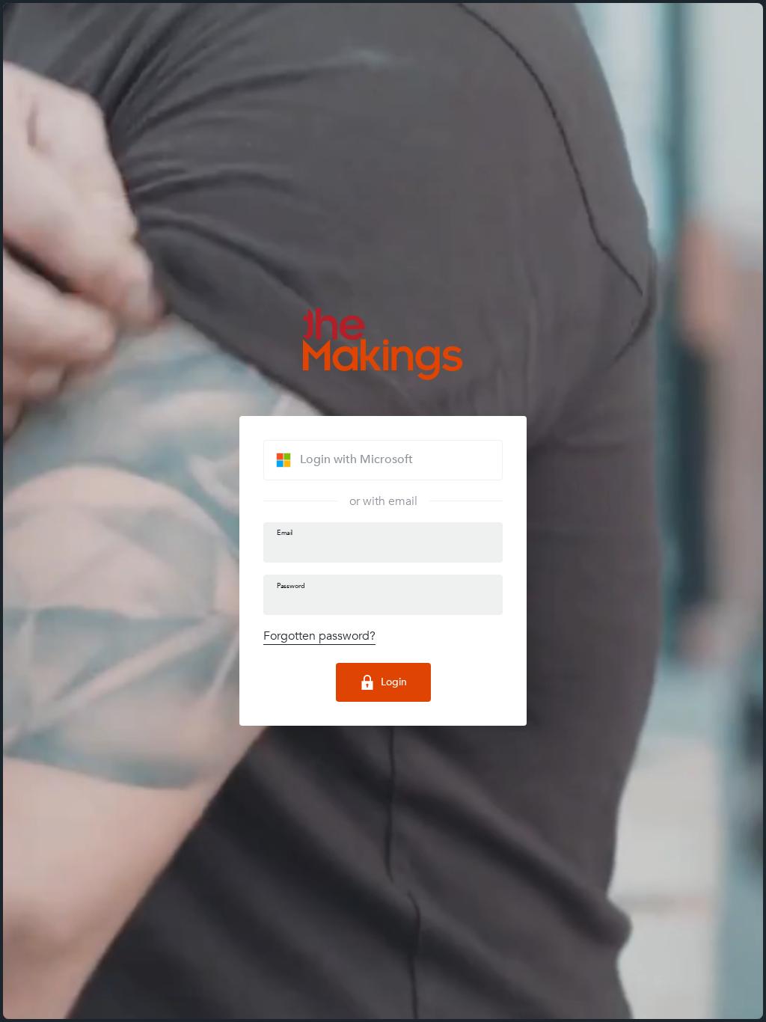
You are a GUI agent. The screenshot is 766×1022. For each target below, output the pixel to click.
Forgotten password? (319, 636)
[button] (383, 460)
